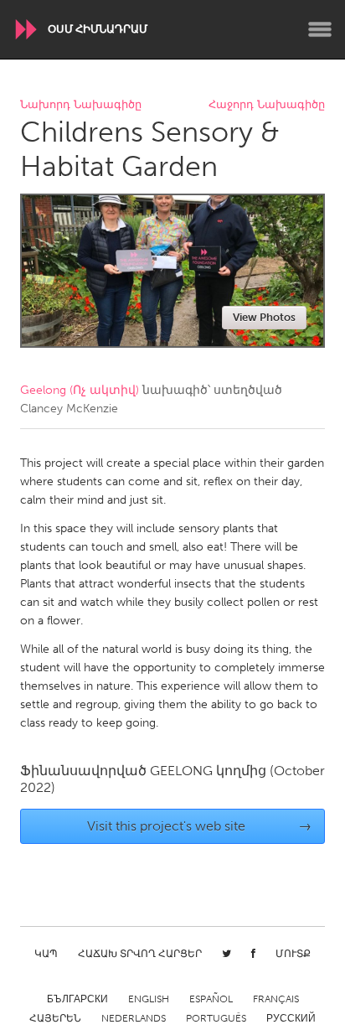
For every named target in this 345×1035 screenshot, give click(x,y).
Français (276, 999)
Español (211, 999)
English (148, 999)
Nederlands (133, 1018)
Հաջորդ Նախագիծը (267, 105)
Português (216, 1018)
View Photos (264, 317)
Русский (291, 1018)
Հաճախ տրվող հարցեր (140, 954)
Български (77, 999)
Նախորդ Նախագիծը (81, 105)
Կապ (46, 954)
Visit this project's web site (199, 826)
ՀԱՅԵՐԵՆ (55, 1018)
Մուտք (293, 954)
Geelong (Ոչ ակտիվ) (79, 390)
